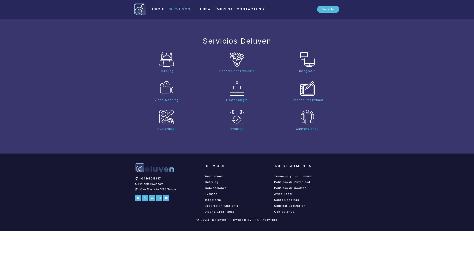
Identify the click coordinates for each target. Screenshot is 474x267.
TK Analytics (266, 220)
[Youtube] (166, 198)
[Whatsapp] (145, 198)
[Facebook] (138, 198)
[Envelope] (159, 198)
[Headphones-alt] (152, 198)
